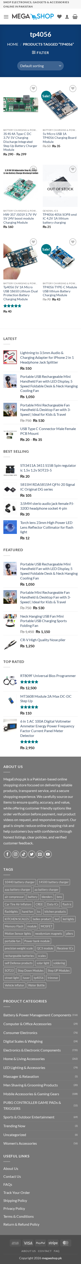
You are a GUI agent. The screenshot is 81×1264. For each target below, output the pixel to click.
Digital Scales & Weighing (23, 1041)
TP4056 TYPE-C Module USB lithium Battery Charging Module (60, 291)
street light (12, 978)
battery (33, 897)
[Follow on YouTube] (48, 854)
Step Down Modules (31, 970)
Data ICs (52, 904)
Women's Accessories (20, 1143)
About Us (10, 1168)
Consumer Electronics (20, 1032)
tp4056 (39, 978)
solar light (43, 963)
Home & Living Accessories (24, 1058)
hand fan (27, 911)
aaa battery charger (17, 889)
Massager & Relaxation (21, 1076)
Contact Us (12, 1176)
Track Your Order (16, 1192)
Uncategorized (14, 1134)
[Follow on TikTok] (23, 854)
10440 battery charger (20, 882)
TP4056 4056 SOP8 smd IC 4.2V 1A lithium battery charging (60, 218)
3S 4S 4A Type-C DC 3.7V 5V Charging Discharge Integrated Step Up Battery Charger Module (20, 142)
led (57, 919)
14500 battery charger (54, 882)
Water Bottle (36, 985)
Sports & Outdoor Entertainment (28, 1117)
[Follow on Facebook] (7, 854)
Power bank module (37, 941)
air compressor (14, 897)
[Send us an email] (40, 854)
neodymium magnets (48, 933)
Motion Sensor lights (18, 933)
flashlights (11, 911)
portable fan (12, 941)
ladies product (42, 919)
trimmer (53, 978)
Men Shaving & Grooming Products (30, 1085)
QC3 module (45, 948)
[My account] (67, 17)
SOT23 (9, 970)
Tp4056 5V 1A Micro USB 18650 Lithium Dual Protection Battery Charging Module (20, 293)
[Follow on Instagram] (15, 854)
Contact (45, 1251)
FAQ (57, 1251)
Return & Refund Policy (21, 1224)
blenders (47, 897)
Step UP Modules (59, 970)
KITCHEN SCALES (17, 919)
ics (38, 911)
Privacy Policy (14, 1208)
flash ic (67, 904)
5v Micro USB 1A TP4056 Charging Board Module (59, 138)
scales (42, 956)
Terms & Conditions (18, 1216)
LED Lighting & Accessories (24, 1067)
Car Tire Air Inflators (18, 904)
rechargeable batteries (19, 956)
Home (12, 44)
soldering (59, 963)
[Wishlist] (59, 17)
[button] (6, 16)
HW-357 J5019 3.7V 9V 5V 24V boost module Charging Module (20, 218)
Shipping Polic (14, 1200)
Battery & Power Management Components (37, 1015)
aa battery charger (46, 889)
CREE (39, 904)
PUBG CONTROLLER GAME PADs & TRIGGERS (32, 1105)
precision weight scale (19, 948)
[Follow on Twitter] (32, 854)
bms (59, 897)
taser (26, 978)
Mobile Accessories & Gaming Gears (31, 1094)
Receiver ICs (65, 948)
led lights (68, 919)
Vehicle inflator (14, 985)
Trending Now (14, 1126)
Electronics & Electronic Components (32, 1050)
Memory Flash (14, 926)
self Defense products (19, 963)
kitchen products (55, 911)
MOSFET (46, 926)
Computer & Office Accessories (27, 1024)
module (32, 926)
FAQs (7, 1184)
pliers (69, 933)
